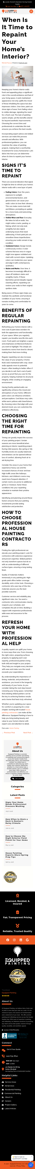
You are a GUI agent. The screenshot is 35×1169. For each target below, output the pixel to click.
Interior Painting (14, 728)
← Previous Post (8, 733)
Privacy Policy (21, 1166)
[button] (17, 778)
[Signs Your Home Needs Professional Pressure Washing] (17, 807)
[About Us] (17, 745)
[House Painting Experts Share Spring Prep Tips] (17, 858)
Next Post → (28, 733)
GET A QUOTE (24, 6)
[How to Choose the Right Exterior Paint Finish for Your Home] (17, 841)
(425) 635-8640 (12, 6)
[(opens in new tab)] (10, 877)
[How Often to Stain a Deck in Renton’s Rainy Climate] (17, 824)
